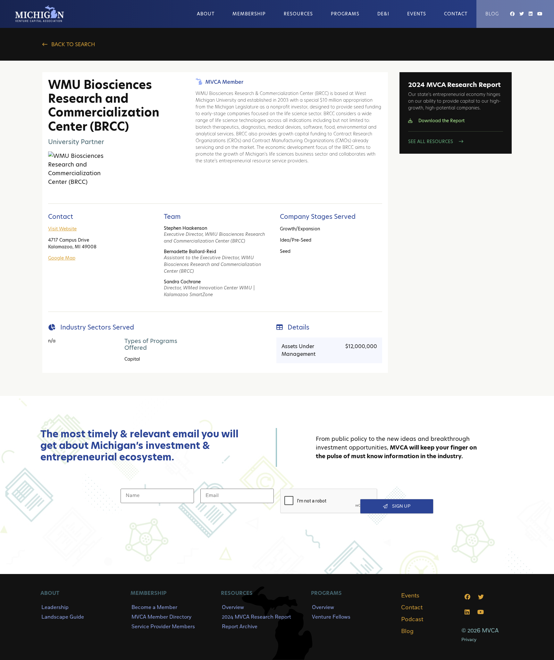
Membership (249, 14)
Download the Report (441, 120)
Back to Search (72, 44)
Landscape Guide (62, 617)
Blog (492, 14)
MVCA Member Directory (161, 617)
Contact (455, 14)
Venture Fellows (331, 617)
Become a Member (154, 607)
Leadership (55, 607)
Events (416, 14)
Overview (233, 607)
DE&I (383, 14)
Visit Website (62, 229)
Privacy (468, 640)
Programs (345, 14)
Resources (298, 14)
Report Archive (239, 626)
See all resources (431, 141)
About (205, 14)
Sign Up (401, 506)
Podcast (412, 619)
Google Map (61, 258)
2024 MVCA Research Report (256, 617)
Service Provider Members (163, 626)
